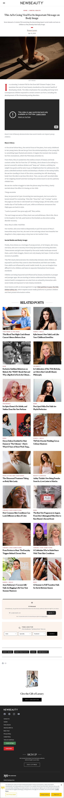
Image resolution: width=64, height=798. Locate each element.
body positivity (21, 652)
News (35, 403)
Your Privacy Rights (11, 794)
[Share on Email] (5, 663)
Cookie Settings (10, 743)
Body (35, 582)
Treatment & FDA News (11, 331)
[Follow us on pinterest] (9, 714)
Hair (4, 366)
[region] (32, 790)
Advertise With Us (8, 728)
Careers (6, 722)
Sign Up (50, 613)
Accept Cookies (45, 794)
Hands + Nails (38, 331)
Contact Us (7, 719)
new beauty (43, 652)
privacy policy (44, 616)
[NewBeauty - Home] (32, 3)
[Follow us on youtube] (19, 714)
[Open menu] (4, 3)
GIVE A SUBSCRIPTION (32, 699)
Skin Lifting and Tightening (13, 475)
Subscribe (9, 748)
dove (33, 652)
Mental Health (35, 10)
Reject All (56, 794)
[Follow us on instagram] (14, 714)
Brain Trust (7, 731)
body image (7, 652)
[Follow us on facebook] (5, 714)
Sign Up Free (32, 764)
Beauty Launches (39, 475)
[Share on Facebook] (3, 663)
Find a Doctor (7, 725)
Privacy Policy (7, 734)
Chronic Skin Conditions (12, 510)
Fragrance (7, 403)
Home (25, 10)
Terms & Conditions (9, 740)
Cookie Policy (7, 737)
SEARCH (52, 634)
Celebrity (37, 366)
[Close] (61, 785)
